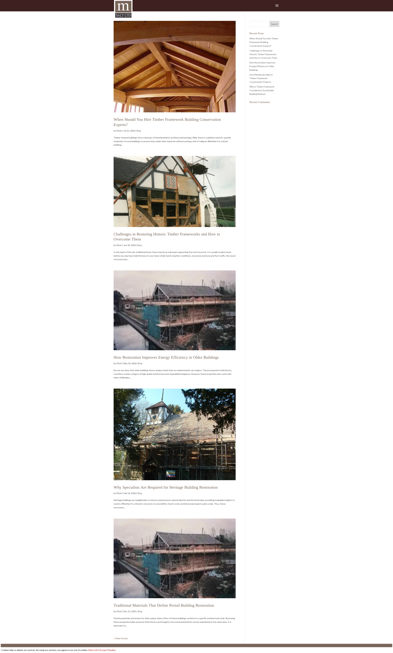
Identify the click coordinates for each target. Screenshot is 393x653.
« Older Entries (121, 638)
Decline (112, 650)
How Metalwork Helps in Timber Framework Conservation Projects (261, 78)
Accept (103, 650)
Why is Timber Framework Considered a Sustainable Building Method (261, 90)
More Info (93, 650)
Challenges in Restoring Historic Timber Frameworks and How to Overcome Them (263, 54)
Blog (139, 130)
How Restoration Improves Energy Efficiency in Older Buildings (166, 357)
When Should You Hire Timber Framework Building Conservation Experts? (263, 42)
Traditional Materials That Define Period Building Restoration (164, 605)
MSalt (119, 130)
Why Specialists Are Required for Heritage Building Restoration (166, 487)
